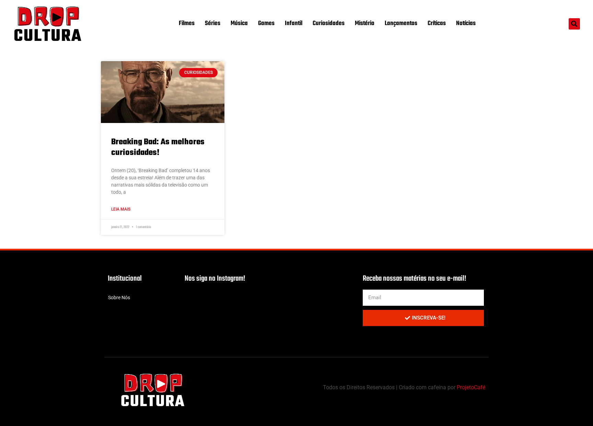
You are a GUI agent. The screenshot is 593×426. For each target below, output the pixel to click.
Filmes (187, 24)
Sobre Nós (119, 297)
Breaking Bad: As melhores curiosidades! (158, 147)
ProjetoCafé (471, 387)
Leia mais (120, 209)
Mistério (364, 24)
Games (266, 24)
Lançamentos (401, 24)
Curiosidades (329, 24)
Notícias (466, 24)
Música (239, 24)
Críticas (437, 24)
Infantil (293, 24)
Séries (212, 24)
